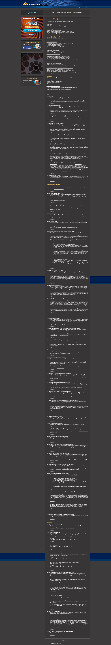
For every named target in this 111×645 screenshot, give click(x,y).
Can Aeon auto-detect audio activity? (54, 63)
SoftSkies (31, 7)
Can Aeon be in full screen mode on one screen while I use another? (60, 70)
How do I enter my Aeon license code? (54, 39)
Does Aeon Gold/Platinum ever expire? (54, 44)
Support (83, 7)
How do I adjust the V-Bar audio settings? (55, 73)
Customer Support (53, 164)
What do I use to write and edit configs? (55, 81)
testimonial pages (66, 293)
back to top (52, 103)
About (53, 12)
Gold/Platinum (58, 12)
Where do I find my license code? (53, 54)
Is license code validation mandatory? (54, 52)
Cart (88, 7)
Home (59, 7)
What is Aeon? (49, 24)
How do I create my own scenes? (53, 86)
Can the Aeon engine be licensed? (53, 33)
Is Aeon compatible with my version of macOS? (56, 26)
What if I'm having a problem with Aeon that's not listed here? (59, 89)
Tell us (26, 81)
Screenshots (69, 12)
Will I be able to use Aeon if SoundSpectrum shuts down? (58, 57)
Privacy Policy (53, 640)
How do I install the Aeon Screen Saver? (55, 38)
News (63, 7)
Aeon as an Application (74, 418)
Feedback (65, 640)
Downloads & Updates (74, 214)
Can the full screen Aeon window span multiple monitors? (58, 69)
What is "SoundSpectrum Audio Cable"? (55, 64)
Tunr (43, 7)
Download (64, 12)
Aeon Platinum (59, 129)
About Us (60, 640)
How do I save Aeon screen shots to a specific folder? (57, 71)
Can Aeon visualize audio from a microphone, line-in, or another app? (61, 65)
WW (41, 7)
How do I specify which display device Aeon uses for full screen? (60, 68)
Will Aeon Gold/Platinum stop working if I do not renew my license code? (61, 46)
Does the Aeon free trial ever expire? (54, 30)
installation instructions (59, 189)
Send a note (25, 44)
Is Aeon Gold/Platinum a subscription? (54, 45)
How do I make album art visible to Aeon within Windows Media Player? (61, 72)
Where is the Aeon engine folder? (53, 82)
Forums (73, 7)
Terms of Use (46, 640)
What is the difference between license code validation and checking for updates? (63, 51)
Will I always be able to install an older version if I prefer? (58, 58)
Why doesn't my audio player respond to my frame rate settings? (59, 77)
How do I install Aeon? (51, 37)
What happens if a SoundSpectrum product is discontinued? (59, 56)
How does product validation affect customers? (56, 55)
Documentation (79, 12)
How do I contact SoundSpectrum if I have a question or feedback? (60, 32)
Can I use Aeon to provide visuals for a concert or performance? (59, 31)
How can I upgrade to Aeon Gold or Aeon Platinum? (57, 29)
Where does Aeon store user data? (53, 83)
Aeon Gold (52, 129)
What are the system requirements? (53, 25)
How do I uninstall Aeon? (52, 42)
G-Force (26, 7)
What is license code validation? (53, 50)
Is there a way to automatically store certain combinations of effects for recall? (62, 87)
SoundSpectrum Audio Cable (56, 424)
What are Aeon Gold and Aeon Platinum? (55, 27)
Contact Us (77, 158)
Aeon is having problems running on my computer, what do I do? (60, 43)
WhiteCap (36, 7)
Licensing (78, 7)
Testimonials (68, 7)
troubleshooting (67, 21)
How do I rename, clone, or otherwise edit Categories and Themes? (60, 84)
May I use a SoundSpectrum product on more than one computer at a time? (62, 59)
